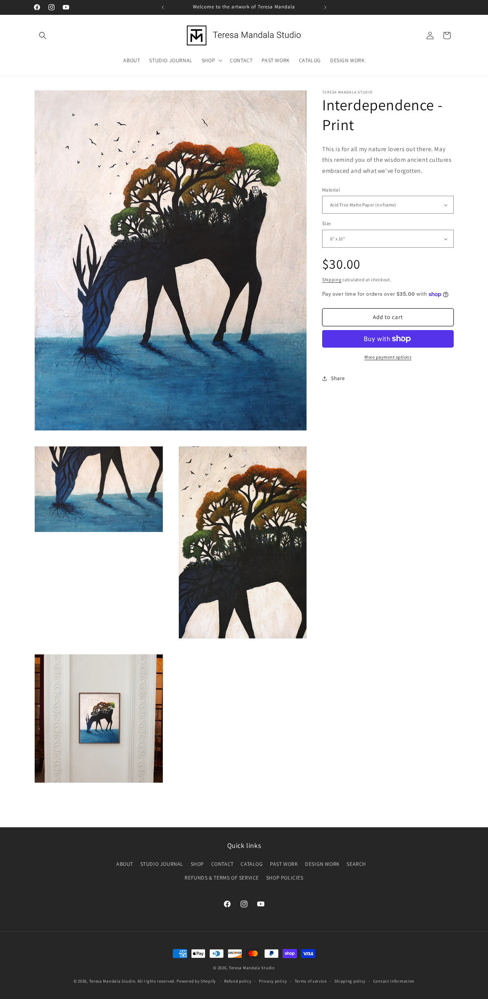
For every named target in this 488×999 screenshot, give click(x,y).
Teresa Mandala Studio (252, 967)
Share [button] (338, 378)
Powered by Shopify (196, 981)
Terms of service (311, 981)
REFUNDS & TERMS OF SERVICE (222, 877)
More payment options (387, 357)
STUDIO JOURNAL (161, 863)
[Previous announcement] (162, 7)
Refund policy (237, 981)
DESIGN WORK (322, 863)
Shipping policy (350, 981)
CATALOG (252, 863)
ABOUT (124, 863)
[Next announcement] (325, 7)
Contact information (393, 981)
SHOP (197, 863)
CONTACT (222, 863)
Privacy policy (273, 981)
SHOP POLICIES (284, 877)
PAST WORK (284, 863)
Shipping (332, 280)
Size (326, 224)
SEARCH (356, 863)
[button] (42, 35)
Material (331, 190)
